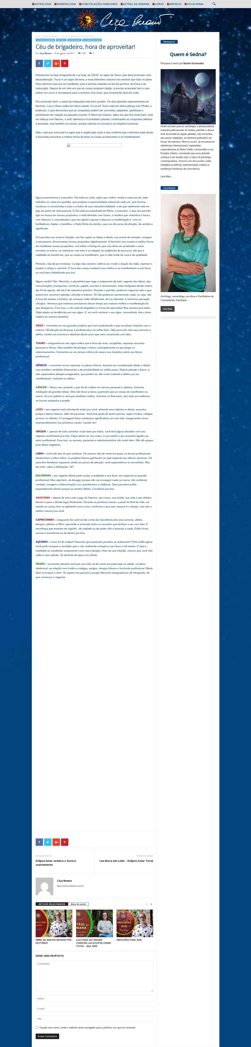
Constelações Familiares (100, 4)
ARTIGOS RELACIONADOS (52, 904)
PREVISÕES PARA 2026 (128, 939)
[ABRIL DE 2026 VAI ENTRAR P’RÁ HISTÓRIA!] (54, 923)
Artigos (61, 40)
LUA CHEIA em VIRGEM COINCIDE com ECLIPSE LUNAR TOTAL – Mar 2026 (93, 943)
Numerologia (66, 4)
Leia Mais (167, 308)
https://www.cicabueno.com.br (70, 886)
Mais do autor (78, 904)
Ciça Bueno (46, 53)
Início (38, 36)
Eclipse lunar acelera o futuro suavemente (56, 862)
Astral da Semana (136, 4)
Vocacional (195, 4)
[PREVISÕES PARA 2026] (134, 923)
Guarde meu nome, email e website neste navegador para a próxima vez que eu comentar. (88, 1027)
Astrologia (43, 4)
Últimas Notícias (92, 40)
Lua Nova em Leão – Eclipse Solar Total (126, 861)
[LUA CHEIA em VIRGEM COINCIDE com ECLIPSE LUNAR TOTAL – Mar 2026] (94, 923)
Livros (159, 4)
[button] (214, 4)
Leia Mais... (167, 176)
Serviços (175, 4)
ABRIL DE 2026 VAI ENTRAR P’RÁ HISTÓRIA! (53, 941)
